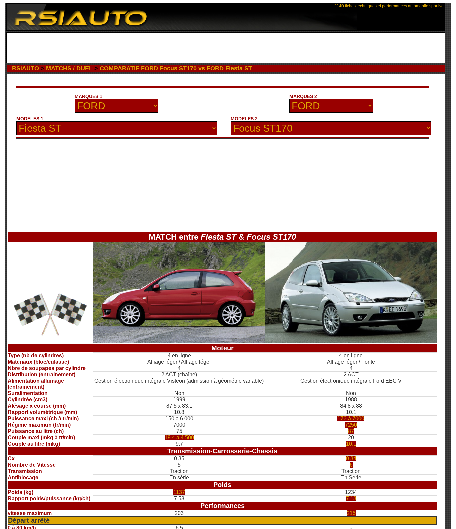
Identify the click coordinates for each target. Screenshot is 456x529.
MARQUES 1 (88, 96)
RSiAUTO (25, 68)
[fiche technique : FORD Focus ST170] (351, 341)
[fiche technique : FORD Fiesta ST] (179, 341)
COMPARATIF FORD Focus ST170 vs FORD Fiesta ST (176, 68)
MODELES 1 (29, 118)
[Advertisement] (225, 48)
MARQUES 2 (303, 96)
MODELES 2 (244, 118)
